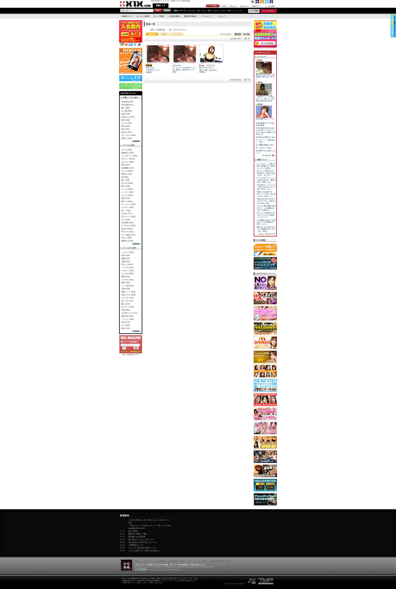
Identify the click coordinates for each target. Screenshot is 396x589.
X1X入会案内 (130, 33)
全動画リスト (257, 6)
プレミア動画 (158, 16)
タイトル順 (176, 34)
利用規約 (220, 561)
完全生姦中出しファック (265, 119)
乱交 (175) (125, 322)
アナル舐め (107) (128, 235)
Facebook (271, 2)
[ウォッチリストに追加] (152, 60)
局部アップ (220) (128, 292)
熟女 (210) (125, 120)
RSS (262, 2)
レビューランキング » (267, 234)
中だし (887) (126, 238)
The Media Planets (261, 581)
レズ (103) (125, 325)
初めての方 (244, 6)
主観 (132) (125, 261)
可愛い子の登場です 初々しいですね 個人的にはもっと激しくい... (266, 194)
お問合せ (182, 561)
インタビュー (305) (129, 156)
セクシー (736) (127, 307)
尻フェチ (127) (127, 301)
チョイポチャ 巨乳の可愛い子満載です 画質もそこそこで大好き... (266, 166)
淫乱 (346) (125, 283)
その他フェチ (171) (129, 313)
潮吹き (210, 10)
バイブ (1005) (127, 189)
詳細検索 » (137, 141)
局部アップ (231, 10)
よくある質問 (270, 6)
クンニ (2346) (127, 171)
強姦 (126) (125, 258)
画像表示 (238, 34)
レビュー (221, 16)
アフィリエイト (194, 561)
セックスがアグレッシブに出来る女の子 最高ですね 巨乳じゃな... (266, 180)
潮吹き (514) (126, 174)
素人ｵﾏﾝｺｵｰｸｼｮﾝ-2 (206, 68)
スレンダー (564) (128, 135)
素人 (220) (125, 304)
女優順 (163, 34)
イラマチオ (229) (128, 226)
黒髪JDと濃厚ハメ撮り (137, 534)
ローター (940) (127, 207)
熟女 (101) (125, 328)
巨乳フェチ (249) (128, 295)
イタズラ (223, 10)
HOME (224, 6)
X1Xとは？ (233, 6)
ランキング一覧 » (268, 155)
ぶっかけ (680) (127, 273)
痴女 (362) (125, 129)
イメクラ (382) (127, 252)
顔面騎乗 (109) (127, 168)
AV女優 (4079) (127, 102)
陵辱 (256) (125, 277)
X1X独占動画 (174, 16)
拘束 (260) (125, 255)
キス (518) (125, 220)
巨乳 (198, 10)
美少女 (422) (126, 132)
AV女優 (148, 72)
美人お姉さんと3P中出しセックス (142, 542)
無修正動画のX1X (135, 4)
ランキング (206, 16)
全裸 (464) (125, 310)
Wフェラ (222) (127, 232)
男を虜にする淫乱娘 (136, 537)
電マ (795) (125, 186)
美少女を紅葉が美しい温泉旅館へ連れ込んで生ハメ (265, 77)
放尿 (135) (125, 198)
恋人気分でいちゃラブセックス (141, 539)
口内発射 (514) (127, 223)
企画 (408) (125, 289)
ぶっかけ (239, 10)
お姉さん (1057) (128, 117)
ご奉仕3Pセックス (153, 70)
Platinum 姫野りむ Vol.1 (266, 137)
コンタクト (257, 2)
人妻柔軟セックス (135, 545)
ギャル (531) (126, 123)
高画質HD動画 (190, 16)
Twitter (267, 2)
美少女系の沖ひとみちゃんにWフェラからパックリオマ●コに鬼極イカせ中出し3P (266, 131)
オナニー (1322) (128, 159)
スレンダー (212, 70)
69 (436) (124, 177)
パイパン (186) (127, 319)
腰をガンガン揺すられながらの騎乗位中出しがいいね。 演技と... (266, 229)
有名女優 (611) (127, 105)
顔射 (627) (125, 165)
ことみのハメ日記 (264, 148)
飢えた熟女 (133, 531)
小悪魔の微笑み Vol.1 (266, 145)
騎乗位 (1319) (127, 241)
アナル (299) (126, 150)
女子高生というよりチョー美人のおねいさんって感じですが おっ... (266, 187)
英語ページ (230, 561)
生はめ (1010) (127, 229)
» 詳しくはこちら (155, 582)
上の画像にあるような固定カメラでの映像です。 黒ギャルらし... (266, 222)
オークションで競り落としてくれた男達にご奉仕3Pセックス (184, 69)
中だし (204, 10)
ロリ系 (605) (126, 111)
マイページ (213, 6)
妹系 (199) (125, 114)
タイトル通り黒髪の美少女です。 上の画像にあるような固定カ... (266, 208)
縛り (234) (125, 180)
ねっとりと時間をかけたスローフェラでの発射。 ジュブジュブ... (266, 215)
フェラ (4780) (127, 195)
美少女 (216, 10)
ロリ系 (189, 10)
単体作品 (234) (127, 316)
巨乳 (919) (125, 126)
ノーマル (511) (127, 267)
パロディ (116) (127, 271)
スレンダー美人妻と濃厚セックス (142, 548)
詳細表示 (247, 34)
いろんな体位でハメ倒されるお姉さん (144, 551)
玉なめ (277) (126, 213)
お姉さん (202, 72)
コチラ (137, 354)
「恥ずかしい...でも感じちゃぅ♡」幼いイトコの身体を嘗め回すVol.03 (265, 99)
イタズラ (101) (127, 280)
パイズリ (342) (127, 192)
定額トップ (160, 5)
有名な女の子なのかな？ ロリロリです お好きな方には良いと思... (267, 201)
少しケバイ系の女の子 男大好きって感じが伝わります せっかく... (266, 173)
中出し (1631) (127, 264)
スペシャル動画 (142, 16)
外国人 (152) (126, 138)
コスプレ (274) (127, 298)
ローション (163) (128, 204)
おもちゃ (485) (127, 162)
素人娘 (201, 65)
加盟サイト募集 (208, 561)
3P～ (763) (125, 210)
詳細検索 (160, 561)
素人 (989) (125, 108)
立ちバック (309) (128, 216)
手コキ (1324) (127, 183)
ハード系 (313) (127, 286)
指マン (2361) (127, 201)
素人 (194, 10)
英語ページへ (253, 2)
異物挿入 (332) (127, 153)
